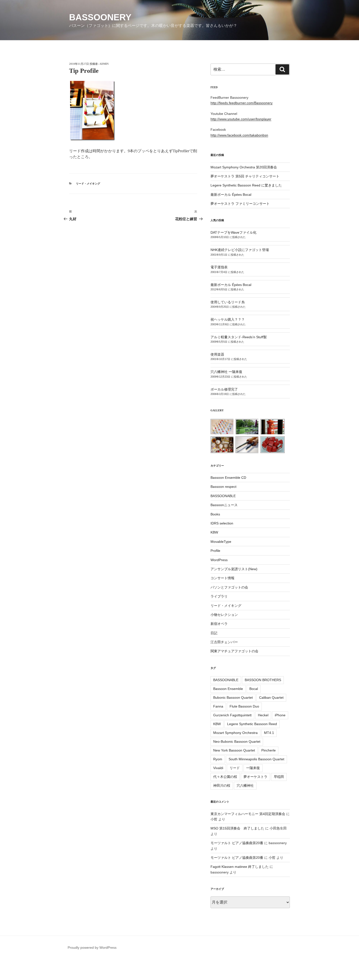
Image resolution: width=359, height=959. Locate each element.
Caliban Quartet (271, 697)
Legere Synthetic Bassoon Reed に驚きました (246, 185)
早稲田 (279, 777)
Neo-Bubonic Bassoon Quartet (236, 741)
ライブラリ (219, 596)
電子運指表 (219, 267)
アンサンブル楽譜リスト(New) (234, 569)
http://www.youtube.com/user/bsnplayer (241, 119)
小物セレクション (224, 615)
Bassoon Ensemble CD (228, 478)
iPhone (280, 715)
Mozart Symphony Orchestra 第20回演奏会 (244, 167)
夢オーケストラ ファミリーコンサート (240, 204)
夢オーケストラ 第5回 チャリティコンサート (245, 176)
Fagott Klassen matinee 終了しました (240, 867)
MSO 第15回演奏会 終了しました (237, 828)
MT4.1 (269, 733)
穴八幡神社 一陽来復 (226, 372)
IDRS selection (222, 523)
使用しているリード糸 (228, 302)
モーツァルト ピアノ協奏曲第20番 (237, 843)
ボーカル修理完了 (224, 389)
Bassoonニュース (224, 505)
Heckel (263, 715)
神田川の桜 (221, 785)
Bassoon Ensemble (228, 689)
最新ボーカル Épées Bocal (231, 194)
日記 (214, 633)
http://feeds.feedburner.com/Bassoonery (242, 103)
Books (215, 514)
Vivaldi (218, 768)
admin (104, 63)
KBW (214, 532)
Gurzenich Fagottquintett (232, 715)
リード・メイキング (88, 183)
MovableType (221, 542)
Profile (215, 551)
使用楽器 (217, 354)
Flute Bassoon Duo (244, 706)
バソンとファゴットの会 (229, 587)
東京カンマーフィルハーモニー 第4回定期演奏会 (248, 814)
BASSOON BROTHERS (263, 680)
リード (235, 768)
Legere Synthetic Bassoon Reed (252, 724)
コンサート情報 (222, 578)
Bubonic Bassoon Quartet (233, 697)
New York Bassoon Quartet (234, 750)
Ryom (217, 759)
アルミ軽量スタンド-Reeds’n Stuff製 (239, 337)
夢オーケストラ (255, 777)
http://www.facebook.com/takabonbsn (239, 135)
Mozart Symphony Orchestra (235, 733)
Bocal (253, 689)
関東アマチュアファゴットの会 (234, 651)
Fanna (218, 706)
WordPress (219, 560)
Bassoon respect (223, 487)
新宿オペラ (219, 624)
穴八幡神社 (245, 785)
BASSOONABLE (223, 496)
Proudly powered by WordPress (92, 947)
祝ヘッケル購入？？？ (228, 319)
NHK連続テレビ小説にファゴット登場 (240, 250)
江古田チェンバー (224, 642)
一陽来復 (253, 768)
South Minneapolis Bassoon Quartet (256, 759)
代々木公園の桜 (225, 777)
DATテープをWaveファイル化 (233, 232)
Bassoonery (100, 17)
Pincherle (268, 750)
